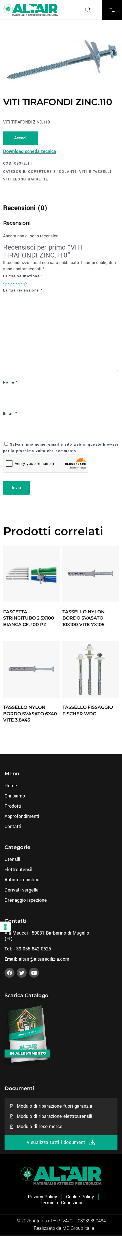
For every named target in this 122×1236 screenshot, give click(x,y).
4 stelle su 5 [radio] (20, 284)
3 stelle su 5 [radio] (15, 284)
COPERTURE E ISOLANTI (52, 171)
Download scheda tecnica (29, 151)
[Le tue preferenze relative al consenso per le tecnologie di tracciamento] (5, 927)
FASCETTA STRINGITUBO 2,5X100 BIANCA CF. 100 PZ (28, 618)
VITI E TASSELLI (95, 171)
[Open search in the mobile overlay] (88, 9)
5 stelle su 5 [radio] (26, 284)
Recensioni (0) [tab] (25, 208)
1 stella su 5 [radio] (5, 284)
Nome (10, 382)
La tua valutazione (23, 276)
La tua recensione (23, 290)
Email (10, 413)
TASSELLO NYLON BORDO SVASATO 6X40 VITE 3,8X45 (30, 714)
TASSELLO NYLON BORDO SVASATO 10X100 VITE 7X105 (83, 618)
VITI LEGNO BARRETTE (25, 179)
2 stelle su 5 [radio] (10, 284)
